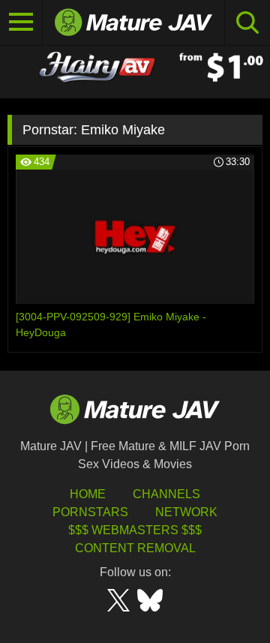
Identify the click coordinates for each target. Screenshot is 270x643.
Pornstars (90, 512)
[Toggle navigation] (21, 22)
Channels (166, 494)
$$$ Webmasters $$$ (135, 530)
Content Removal (135, 548)
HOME (88, 494)
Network (186, 512)
